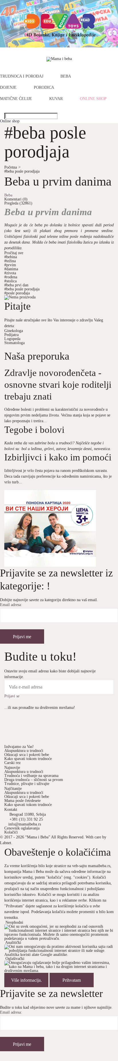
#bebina (10, 257)
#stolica (10, 281)
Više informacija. (26, 980)
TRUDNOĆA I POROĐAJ (21, 76)
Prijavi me (22, 636)
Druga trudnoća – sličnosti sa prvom (33, 780)
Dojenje (8, 88)
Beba (65, 76)
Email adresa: (11, 605)
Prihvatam (71, 980)
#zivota (10, 273)
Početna (12, 167)
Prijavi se (11, 696)
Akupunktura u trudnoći (23, 751)
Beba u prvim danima (57, 181)
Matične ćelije (16, 99)
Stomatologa (14, 343)
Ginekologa (13, 331)
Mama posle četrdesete (22, 800)
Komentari (15, 199)
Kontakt (10, 809)
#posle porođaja (17, 293)
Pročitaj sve (13, 253)
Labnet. (6, 843)
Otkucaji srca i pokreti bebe (26, 755)
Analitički (13, 942)
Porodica (44, 88)
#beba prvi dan (16, 285)
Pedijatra (11, 335)
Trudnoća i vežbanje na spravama (31, 775)
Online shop (93, 99)
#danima (11, 269)
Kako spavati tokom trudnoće (28, 759)
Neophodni (14, 922)
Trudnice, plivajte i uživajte (26, 784)
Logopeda (12, 339)
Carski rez (12, 763)
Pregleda (18, 203)
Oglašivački (14, 958)
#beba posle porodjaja (22, 171)
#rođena (10, 277)
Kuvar (56, 99)
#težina (10, 261)
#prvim (10, 265)
